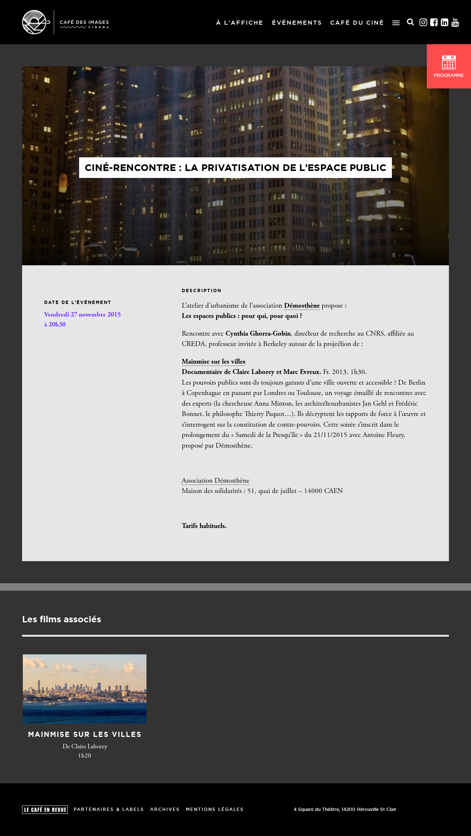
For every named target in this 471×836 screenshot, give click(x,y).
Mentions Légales (215, 809)
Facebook (434, 22)
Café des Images (65, 22)
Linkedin (444, 22)
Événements (297, 22)
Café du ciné (357, 22)
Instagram (423, 22)
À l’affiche (239, 22)
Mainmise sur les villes (213, 361)
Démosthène (302, 305)
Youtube (455, 22)
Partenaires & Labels (109, 809)
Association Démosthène (215, 481)
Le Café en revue (45, 809)
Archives (165, 809)
